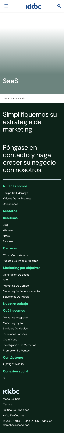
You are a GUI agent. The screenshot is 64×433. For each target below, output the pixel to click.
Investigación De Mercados (19, 345)
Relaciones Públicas (15, 334)
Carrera (8, 404)
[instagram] (22, 378)
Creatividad (10, 339)
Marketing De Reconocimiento (21, 291)
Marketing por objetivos (21, 268)
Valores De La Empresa (17, 198)
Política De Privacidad (16, 410)
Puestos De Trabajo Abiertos (20, 261)
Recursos (10, 218)
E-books (8, 241)
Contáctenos (13, 357)
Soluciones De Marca (16, 296)
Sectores (10, 211)
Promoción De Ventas (16, 350)
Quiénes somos (15, 186)
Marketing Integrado (15, 317)
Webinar (8, 230)
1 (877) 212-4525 (13, 364)
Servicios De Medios (15, 328)
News (6, 236)
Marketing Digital (13, 323)
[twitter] (4, 378)
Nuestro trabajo (15, 303)
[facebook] (10, 378)
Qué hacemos (14, 310)
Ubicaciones (10, 204)
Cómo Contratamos (15, 255)
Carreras (10, 248)
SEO (5, 280)
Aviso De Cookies (13, 415)
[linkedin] (16, 378)
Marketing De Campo (16, 285)
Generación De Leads (16, 274)
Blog (5, 225)
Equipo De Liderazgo (15, 193)
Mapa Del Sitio (12, 399)
